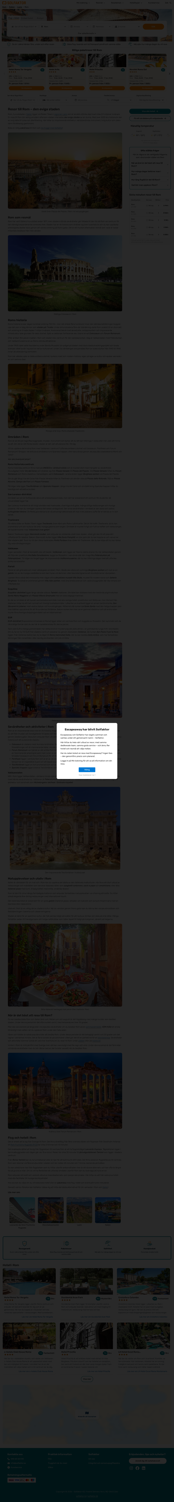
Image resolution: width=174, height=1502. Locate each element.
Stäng (87, 770)
